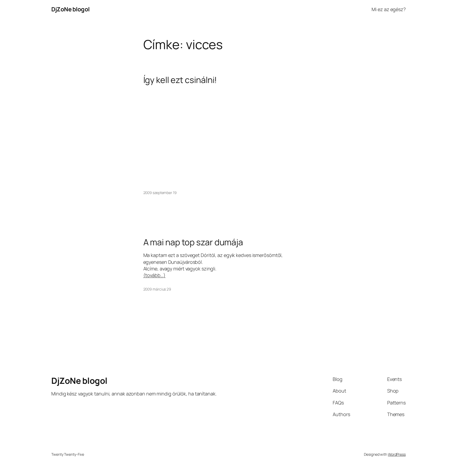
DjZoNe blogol (70, 9)
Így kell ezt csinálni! (180, 80)
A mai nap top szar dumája (193, 242)
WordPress (397, 454)
